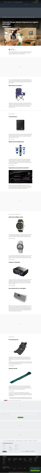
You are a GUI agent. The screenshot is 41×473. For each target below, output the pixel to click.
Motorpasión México (25, 468)
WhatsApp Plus (25, 440)
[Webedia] (36, 0)
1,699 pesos (13, 285)
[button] (13, 49)
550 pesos (12, 365)
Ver (21, 417)
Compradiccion (30, 461)
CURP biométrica (30, 440)
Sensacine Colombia (14, 469)
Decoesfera (30, 460)
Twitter (33, 2)
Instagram (35, 2)
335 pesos (12, 259)
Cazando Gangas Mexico (15, 400)
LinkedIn (32, 451)
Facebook (32, 2)
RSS (30, 451)
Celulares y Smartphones (10, 447)
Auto (13, 2)
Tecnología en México (11, 448)
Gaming (9, 2)
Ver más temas (4, 451)
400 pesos (12, 113)
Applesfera (4, 461)
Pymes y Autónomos (35, 461)
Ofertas (20, 400)
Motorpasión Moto (25, 460)
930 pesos (12, 390)
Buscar (37, 454)
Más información (25, 472)
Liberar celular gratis (35, 440)
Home (11, 2)
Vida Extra (9, 460)
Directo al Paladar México (20, 468)
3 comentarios (5, 26)
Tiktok (33, 451)
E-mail (10, 26)
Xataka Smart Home (4, 462)
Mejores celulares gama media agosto (11, 440)
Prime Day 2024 (4, 448)
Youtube (34, 2)
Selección (5, 2)
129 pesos (12, 214)
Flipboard (9, 26)
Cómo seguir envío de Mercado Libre (19, 440)
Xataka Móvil (4, 460)
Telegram (28, 451)
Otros (11, 400)
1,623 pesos (13, 238)
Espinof (14, 460)
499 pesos (12, 336)
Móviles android (16, 448)
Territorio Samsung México (18, 2)
